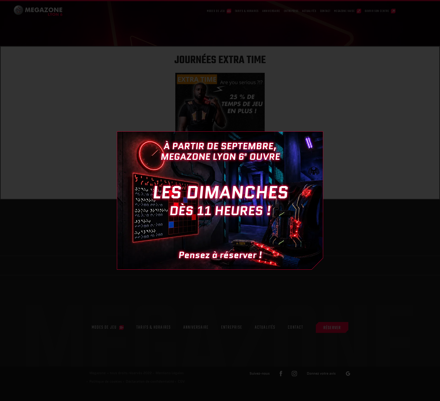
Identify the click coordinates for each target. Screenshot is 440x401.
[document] (220, 200)
